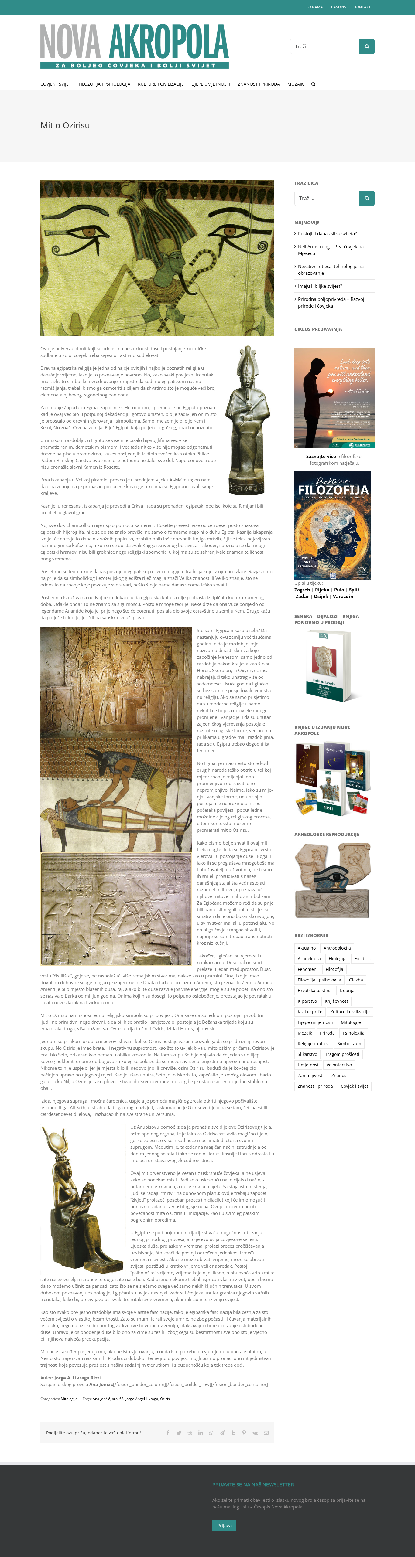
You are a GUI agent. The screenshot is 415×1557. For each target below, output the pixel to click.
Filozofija (334, 969)
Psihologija (354, 1033)
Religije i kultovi (314, 1043)
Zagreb (302, 589)
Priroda (327, 1033)
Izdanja (347, 990)
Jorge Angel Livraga (141, 1398)
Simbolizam (349, 1043)
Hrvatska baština (315, 990)
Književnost (336, 1001)
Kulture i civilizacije (350, 1012)
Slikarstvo (307, 1054)
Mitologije (69, 1398)
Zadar (303, 596)
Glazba (356, 980)
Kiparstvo (307, 1001)
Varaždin (343, 596)
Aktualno (307, 948)
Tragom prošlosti (342, 1054)
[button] (313, 84)
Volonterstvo (339, 1065)
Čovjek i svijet (354, 1086)
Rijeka (323, 589)
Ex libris (363, 958)
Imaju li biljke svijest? (320, 286)
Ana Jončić (101, 1398)
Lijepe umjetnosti (315, 1022)
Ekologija (338, 958)
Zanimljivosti (311, 1075)
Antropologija (337, 948)
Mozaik (305, 1033)
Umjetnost (308, 1065)
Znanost (339, 1075)
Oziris (165, 1398)
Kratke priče (310, 1012)
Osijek (321, 596)
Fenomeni (308, 969)
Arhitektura (309, 958)
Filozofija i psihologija (319, 980)
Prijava (224, 1525)
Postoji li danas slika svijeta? (327, 233)
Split (355, 589)
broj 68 (118, 1398)
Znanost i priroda (315, 1086)
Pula (339, 589)
